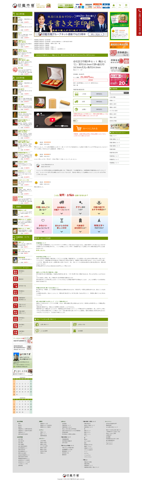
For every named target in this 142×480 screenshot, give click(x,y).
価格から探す (113, 107)
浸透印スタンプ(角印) (45, 427)
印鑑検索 (47, 43)
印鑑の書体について (115, 142)
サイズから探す (114, 110)
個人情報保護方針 (110, 440)
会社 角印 (20, 442)
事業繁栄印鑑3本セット (24, 458)
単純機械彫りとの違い (67, 449)
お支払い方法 (81, 324)
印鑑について (113, 135)
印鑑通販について (114, 162)
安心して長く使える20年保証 (69, 428)
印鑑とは (85, 459)
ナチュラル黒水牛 (88, 450)
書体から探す (113, 114)
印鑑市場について (66, 425)
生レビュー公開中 (119, 19)
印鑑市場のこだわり (67, 427)
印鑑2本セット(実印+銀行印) (25, 428)
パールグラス (87, 455)
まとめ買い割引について (112, 427)
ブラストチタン (88, 457)
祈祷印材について (88, 427)
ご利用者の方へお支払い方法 (113, 431)
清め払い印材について (89, 425)
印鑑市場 (72, 479)
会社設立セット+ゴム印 (24, 462)
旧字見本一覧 (65, 453)
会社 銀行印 (21, 441)
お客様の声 (108, 435)
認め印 (20, 427)
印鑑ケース (43, 432)
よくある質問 (44, 330)
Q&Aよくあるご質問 (111, 433)
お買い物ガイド (45, 324)
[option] (40, 102)
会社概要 (80, 330)
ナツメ (85, 451)
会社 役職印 (21, 444)
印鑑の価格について (115, 139)
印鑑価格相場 (65, 439)
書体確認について (66, 451)
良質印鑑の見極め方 (67, 441)
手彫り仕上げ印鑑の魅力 (68, 447)
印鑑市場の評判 (114, 152)
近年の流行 (65, 442)
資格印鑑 (20, 465)
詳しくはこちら (41, 250)
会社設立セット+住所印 (24, 460)
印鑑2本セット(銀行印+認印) (25, 430)
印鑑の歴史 (86, 463)
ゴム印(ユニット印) (23, 463)
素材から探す (113, 104)
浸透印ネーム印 (44, 423)
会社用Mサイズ (61, 49)
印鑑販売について (114, 159)
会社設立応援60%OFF (111, 423)
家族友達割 (108, 425)
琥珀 (85, 443)
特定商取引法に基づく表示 (112, 438)
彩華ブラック (87, 430)
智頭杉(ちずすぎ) (88, 444)
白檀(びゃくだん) (88, 448)
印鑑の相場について (66, 437)
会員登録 (64, 423)
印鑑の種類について (115, 146)
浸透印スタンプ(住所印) (46, 425)
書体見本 (64, 454)
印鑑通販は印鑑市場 (39, 39)
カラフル (86, 453)
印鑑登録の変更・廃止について (91, 467)
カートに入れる (90, 128)
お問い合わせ (109, 444)
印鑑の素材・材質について (89, 421)
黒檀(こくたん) (87, 446)
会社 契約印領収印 (22, 446)
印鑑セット (112, 100)
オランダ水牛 (87, 441)
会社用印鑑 (47, 39)
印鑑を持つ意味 (88, 462)
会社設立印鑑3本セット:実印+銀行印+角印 (62, 41)
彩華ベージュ (87, 434)
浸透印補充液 (43, 435)
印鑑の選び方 (87, 423)
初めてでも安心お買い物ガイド (113, 430)
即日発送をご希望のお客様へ (69, 434)
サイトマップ (109, 442)
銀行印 (20, 425)
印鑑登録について (114, 156)
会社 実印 (20, 439)
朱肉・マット (43, 434)
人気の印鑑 (112, 97)
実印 (19, 423)
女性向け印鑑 (113, 120)
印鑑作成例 (112, 149)
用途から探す (113, 117)
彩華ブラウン (87, 432)
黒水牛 (85, 439)
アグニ (85, 436)
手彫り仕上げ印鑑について (67, 445)
